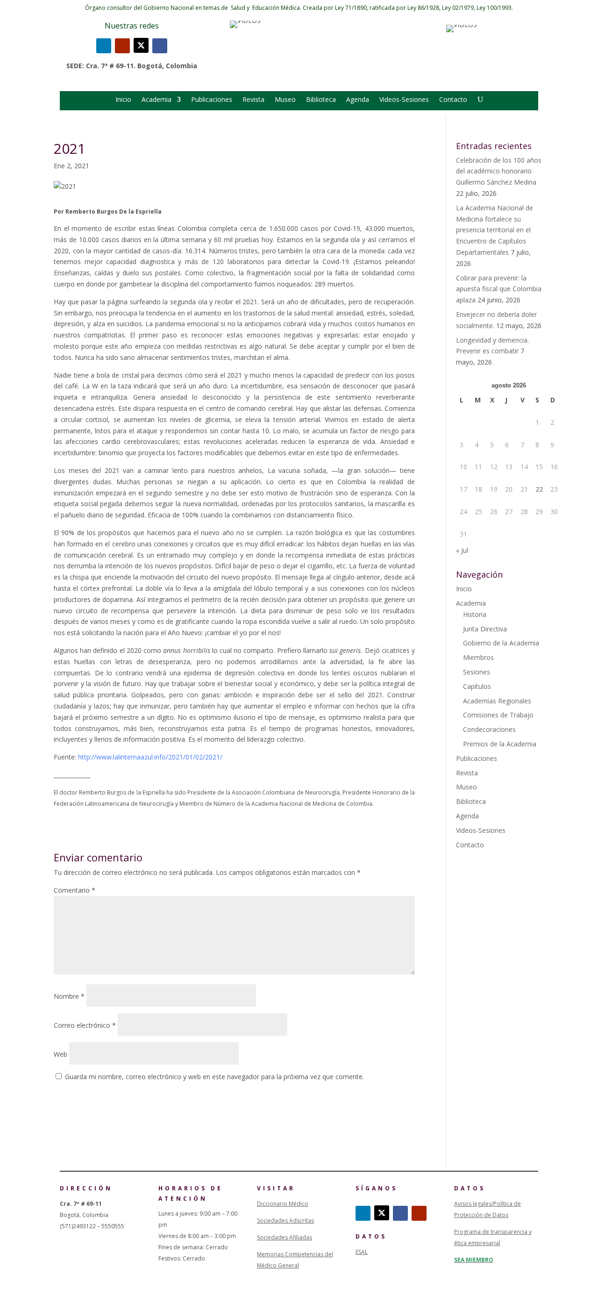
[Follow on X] (141, 45)
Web (60, 1054)
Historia (474, 614)
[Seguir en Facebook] (159, 45)
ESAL (362, 1252)
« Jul (462, 550)
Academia (156, 100)
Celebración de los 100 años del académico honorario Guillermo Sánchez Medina (498, 171)
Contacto (453, 100)
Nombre (69, 996)
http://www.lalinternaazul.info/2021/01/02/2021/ (150, 756)
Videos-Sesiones (404, 100)
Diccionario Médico (282, 1204)
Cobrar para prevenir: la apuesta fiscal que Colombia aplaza (498, 289)
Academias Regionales (497, 700)
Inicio (123, 100)
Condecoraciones (489, 729)
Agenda (357, 100)
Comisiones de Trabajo (498, 714)
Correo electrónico (85, 1025)
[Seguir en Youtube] (122, 45)
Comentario (74, 890)
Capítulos (477, 686)
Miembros (478, 657)
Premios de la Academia (499, 743)
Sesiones (476, 671)
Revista (253, 100)
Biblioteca (321, 100)
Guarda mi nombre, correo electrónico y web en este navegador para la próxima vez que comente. (214, 1076)
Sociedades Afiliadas (284, 1237)
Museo (285, 100)
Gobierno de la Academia (501, 642)
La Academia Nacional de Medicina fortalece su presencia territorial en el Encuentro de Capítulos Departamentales (494, 230)
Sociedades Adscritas (285, 1221)
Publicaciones (211, 100)
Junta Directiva (485, 628)
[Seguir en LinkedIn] (103, 45)
